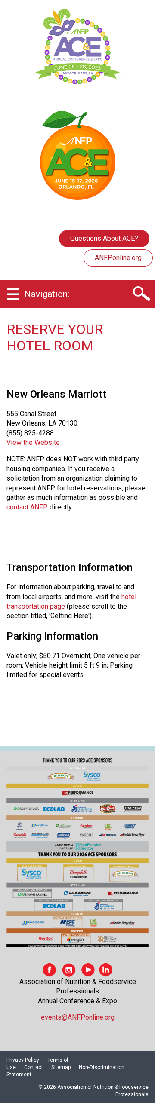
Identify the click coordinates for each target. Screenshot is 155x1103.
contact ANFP (27, 507)
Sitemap (61, 1067)
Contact (33, 1067)
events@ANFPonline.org (78, 1017)
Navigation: (46, 294)
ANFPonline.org (118, 258)
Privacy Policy (22, 1060)
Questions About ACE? (104, 238)
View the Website (33, 442)
